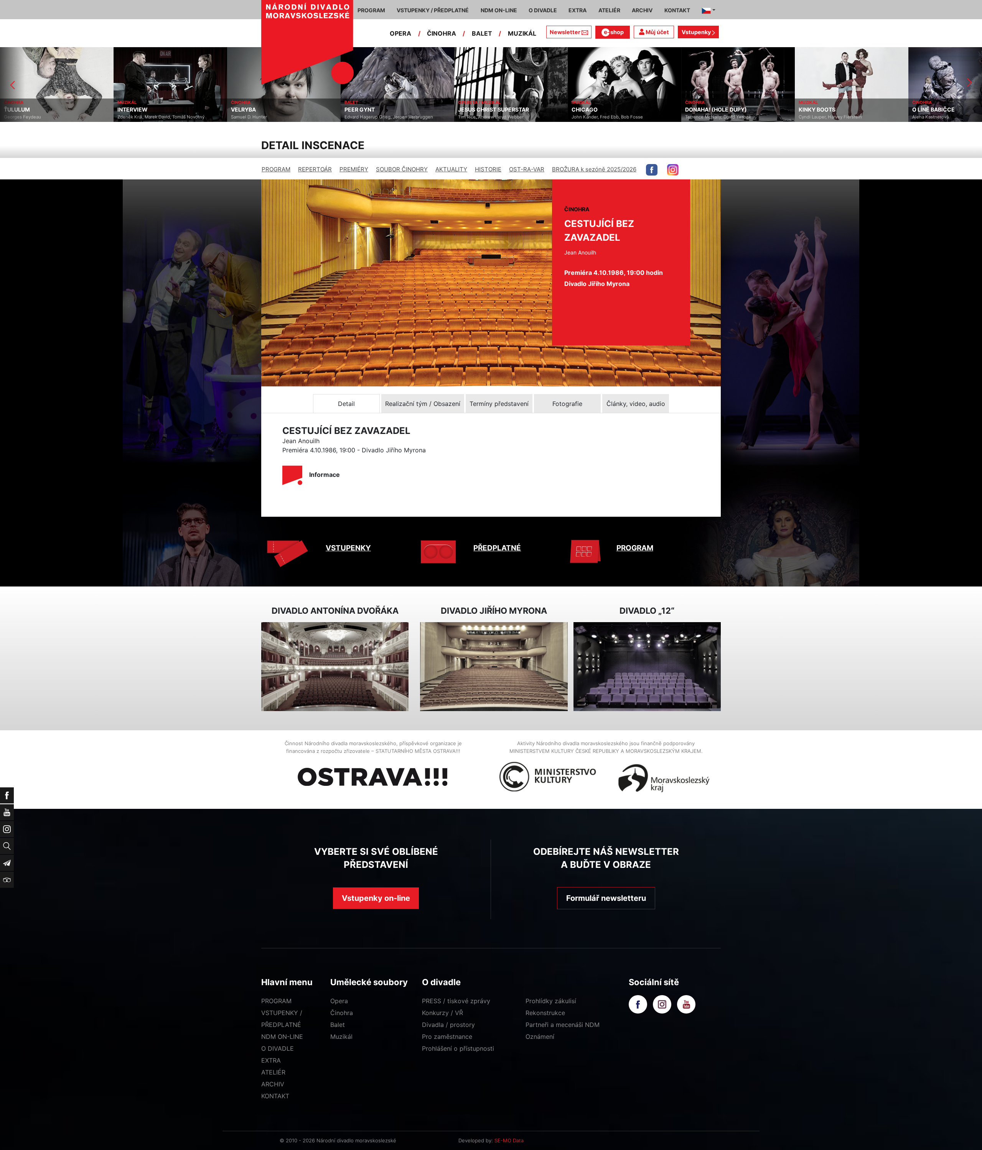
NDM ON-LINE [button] (499, 10)
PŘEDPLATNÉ (497, 548)
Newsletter (565, 32)
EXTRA (271, 1060)
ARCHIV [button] (642, 10)
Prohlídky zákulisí (551, 1001)
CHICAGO (471, 110)
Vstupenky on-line (376, 898)
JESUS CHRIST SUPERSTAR (379, 110)
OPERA (400, 33)
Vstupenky (697, 32)
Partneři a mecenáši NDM (563, 1024)
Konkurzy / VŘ (442, 1013)
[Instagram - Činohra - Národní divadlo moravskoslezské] (673, 170)
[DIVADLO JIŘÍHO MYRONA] (493, 666)
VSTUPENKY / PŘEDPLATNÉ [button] (433, 10)
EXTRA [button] (577, 10)
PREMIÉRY (353, 169)
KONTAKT (275, 1096)
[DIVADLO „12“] (647, 666)
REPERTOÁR (315, 169)
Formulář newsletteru (606, 898)
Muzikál (341, 1036)
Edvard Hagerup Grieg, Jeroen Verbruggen (275, 117)
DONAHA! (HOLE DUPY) (602, 110)
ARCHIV (272, 1084)
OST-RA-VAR (526, 169)
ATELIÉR (273, 1072)
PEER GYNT (246, 110)
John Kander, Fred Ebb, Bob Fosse (493, 117)
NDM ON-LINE (282, 1036)
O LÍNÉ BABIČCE (820, 110)
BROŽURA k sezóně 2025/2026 (594, 169)
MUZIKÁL (522, 33)
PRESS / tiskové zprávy (456, 1001)
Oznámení (540, 1036)
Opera (339, 1001)
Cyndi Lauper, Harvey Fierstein (716, 117)
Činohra (341, 1013)
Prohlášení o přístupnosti (458, 1048)
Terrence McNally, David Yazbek (605, 117)
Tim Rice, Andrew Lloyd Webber (377, 117)
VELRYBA (129, 110)
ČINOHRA (441, 33)
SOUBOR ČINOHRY (402, 169)
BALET (482, 33)
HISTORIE (488, 169)
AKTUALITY (451, 169)
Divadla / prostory (448, 1024)
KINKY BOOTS (703, 110)
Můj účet (656, 32)
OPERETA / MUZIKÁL (365, 102)
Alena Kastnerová (817, 117)
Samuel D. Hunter (135, 117)
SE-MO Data (509, 1140)
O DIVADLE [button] (543, 10)
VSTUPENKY (348, 548)
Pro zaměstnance (447, 1036)
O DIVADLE (277, 1048)
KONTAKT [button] (677, 10)
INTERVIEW (19, 110)
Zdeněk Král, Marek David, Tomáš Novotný (47, 117)
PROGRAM (276, 169)
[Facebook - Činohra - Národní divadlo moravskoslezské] (651, 170)
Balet (337, 1024)
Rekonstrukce (545, 1013)
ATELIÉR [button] (609, 10)
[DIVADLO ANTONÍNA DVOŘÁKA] (335, 666)
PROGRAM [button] (371, 10)
